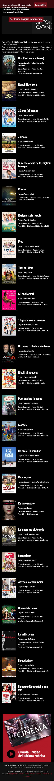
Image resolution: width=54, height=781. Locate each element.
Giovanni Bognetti (30, 560)
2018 (48, 355)
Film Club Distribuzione (34, 73)
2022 (23, 226)
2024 (23, 95)
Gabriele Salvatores (30, 89)
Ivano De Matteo (29, 639)
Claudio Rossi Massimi (31, 534)
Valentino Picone (43, 482)
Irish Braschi (28, 508)
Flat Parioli (30, 200)
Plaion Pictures (40, 121)
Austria (46, 276)
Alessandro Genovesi (31, 325)
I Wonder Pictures (41, 304)
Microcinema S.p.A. (41, 671)
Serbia (46, 119)
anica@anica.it (13, 774)
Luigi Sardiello (29, 665)
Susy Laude (28, 272)
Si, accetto (40, 4)
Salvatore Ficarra (30, 482)
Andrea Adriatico (29, 299)
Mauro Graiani (29, 115)
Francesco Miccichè (30, 377)
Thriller (25, 197)
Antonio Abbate (29, 194)
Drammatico (27, 93)
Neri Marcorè (28, 142)
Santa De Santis (29, 63)
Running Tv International (34, 621)
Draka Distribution (41, 540)
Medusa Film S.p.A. (41, 331)
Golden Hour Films (41, 462)
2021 (23, 278)
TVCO (47, 226)
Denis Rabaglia (29, 351)
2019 (23, 252)
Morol (37, 593)
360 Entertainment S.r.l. (34, 647)
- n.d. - (24, 71)
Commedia (26, 69)
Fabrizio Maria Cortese (31, 246)
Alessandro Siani (29, 171)
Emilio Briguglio (29, 613)
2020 (23, 304)
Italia (41, 69)
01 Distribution (40, 95)
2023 (23, 177)
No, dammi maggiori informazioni (26, 19)
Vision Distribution (41, 278)
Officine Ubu (39, 226)
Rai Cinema (39, 177)
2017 (23, 435)
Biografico (26, 302)
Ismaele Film (39, 252)
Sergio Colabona (29, 587)
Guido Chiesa (28, 429)
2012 (23, 671)
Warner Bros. (39, 700)
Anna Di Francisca (30, 220)
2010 (23, 645)
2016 (23, 514)
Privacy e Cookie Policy (27, 774)
